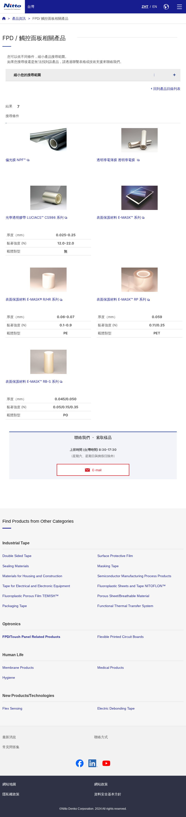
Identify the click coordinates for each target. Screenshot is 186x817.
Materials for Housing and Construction (32, 576)
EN (154, 7)
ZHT (145, 7)
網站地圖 (9, 784)
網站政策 (101, 784)
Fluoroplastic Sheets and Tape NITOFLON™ (131, 586)
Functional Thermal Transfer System (125, 606)
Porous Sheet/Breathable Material (123, 596)
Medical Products (110, 667)
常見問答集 (10, 747)
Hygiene (8, 677)
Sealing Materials (15, 566)
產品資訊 (19, 18)
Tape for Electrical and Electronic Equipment (36, 586)
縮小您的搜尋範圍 (27, 75)
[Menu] (179, 6)
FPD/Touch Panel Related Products (31, 637)
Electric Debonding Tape (116, 708)
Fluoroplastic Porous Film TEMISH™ (30, 596)
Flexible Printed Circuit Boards (120, 637)
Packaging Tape (14, 606)
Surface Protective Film (115, 556)
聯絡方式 (101, 737)
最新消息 (9, 737)
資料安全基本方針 (107, 794)
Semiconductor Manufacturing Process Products (134, 576)
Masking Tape (108, 566)
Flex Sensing (12, 708)
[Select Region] (166, 6)
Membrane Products (18, 667)
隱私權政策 (10, 794)
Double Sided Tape (16, 556)
